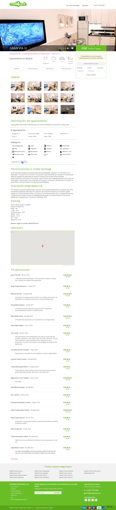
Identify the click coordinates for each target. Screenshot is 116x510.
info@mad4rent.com (93, 493)
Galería (16, 68)
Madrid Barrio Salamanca (17, 477)
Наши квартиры (15, 491)
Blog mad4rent (96, 500)
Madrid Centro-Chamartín (41, 477)
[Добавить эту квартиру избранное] (72, 48)
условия (13, 489)
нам (12, 497)
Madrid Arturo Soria (15, 473)
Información (33, 68)
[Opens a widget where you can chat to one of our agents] (109, 507)
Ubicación (50, 68)
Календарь (14, 459)
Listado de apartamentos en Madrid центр (36, 54)
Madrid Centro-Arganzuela (41, 471)
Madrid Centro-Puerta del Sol (92, 471)
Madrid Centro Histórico (66, 477)
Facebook (86, 500)
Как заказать (14, 486)
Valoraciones (66, 68)
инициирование (15, 54)
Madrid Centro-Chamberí (66, 471)
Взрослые (100, 68)
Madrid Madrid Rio (89, 473)
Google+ (92, 500)
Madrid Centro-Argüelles (41, 473)
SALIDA (89, 68)
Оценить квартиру (16, 493)
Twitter (89, 500)
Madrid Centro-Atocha (40, 475)
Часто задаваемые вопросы (19, 499)
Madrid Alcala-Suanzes (16, 471)
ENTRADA (79, 68)
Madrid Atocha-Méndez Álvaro (18, 475)
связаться (14, 495)
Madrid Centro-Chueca (65, 473)
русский (85, 5)
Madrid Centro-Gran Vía (66, 475)
